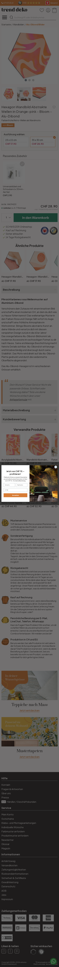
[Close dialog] (55, 467)
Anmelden (15, 495)
